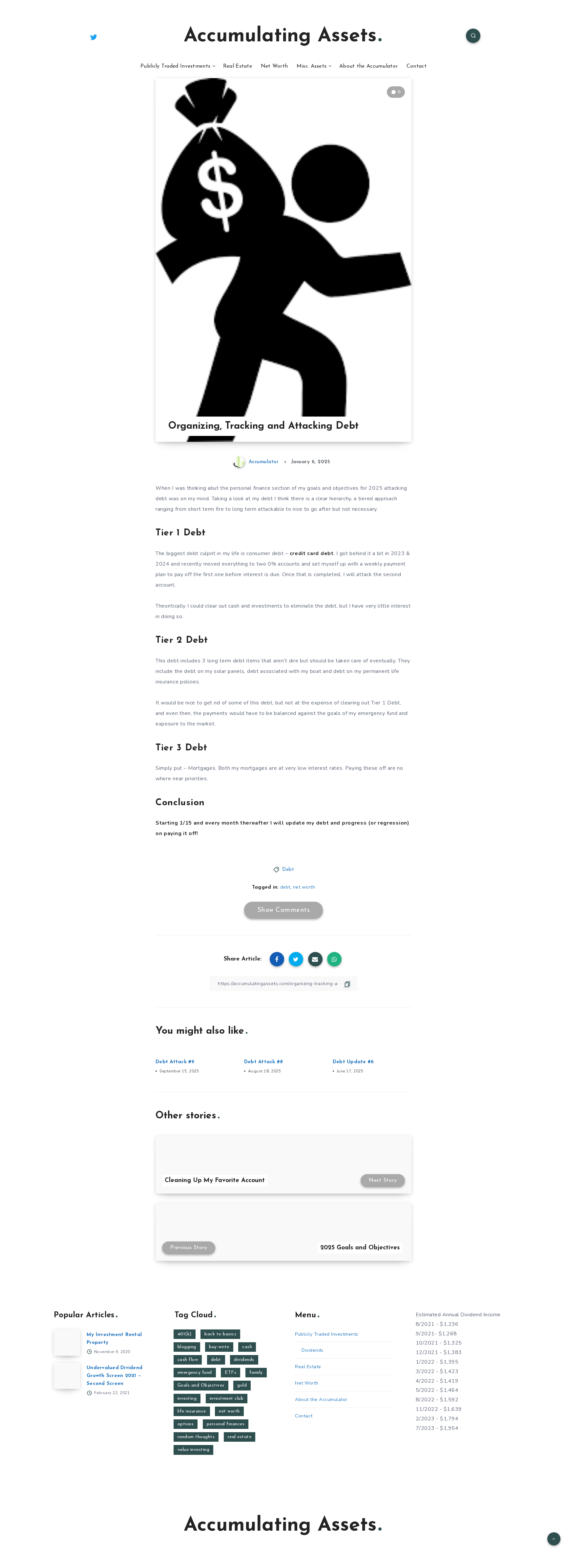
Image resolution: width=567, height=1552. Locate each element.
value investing (194, 1449)
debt (285, 887)
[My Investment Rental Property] (67, 1342)
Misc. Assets (312, 66)
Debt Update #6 (353, 1062)
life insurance (192, 1411)
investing (187, 1398)
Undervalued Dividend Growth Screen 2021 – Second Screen (114, 1376)
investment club (227, 1398)
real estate (240, 1436)
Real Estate (237, 66)
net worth (304, 887)
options (186, 1424)
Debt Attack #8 (263, 1062)
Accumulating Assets (280, 36)
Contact (417, 66)
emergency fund (195, 1372)
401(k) (185, 1334)
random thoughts (196, 1436)
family (256, 1372)
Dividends (313, 1350)
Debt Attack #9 (175, 1062)
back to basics (220, 1334)
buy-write (219, 1347)
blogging (187, 1347)
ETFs (230, 1372)
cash (247, 1347)
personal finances (226, 1424)
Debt (288, 869)
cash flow (188, 1359)
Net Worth (274, 66)
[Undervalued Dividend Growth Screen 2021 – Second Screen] (67, 1376)
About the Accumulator (368, 66)
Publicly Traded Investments (175, 66)
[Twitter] (93, 37)
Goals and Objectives (201, 1385)
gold (242, 1385)
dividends (244, 1359)
